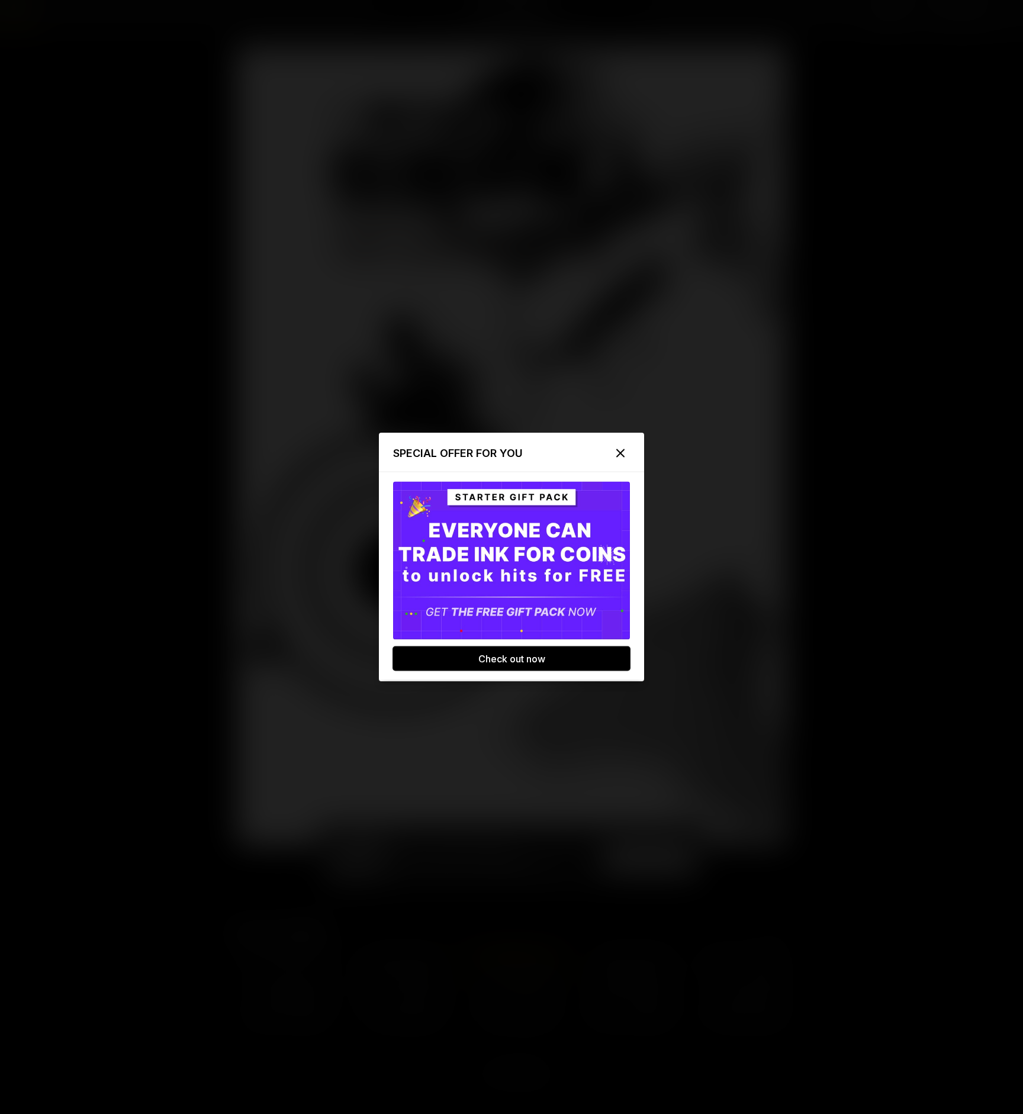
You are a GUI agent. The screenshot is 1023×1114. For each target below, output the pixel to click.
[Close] (620, 453)
